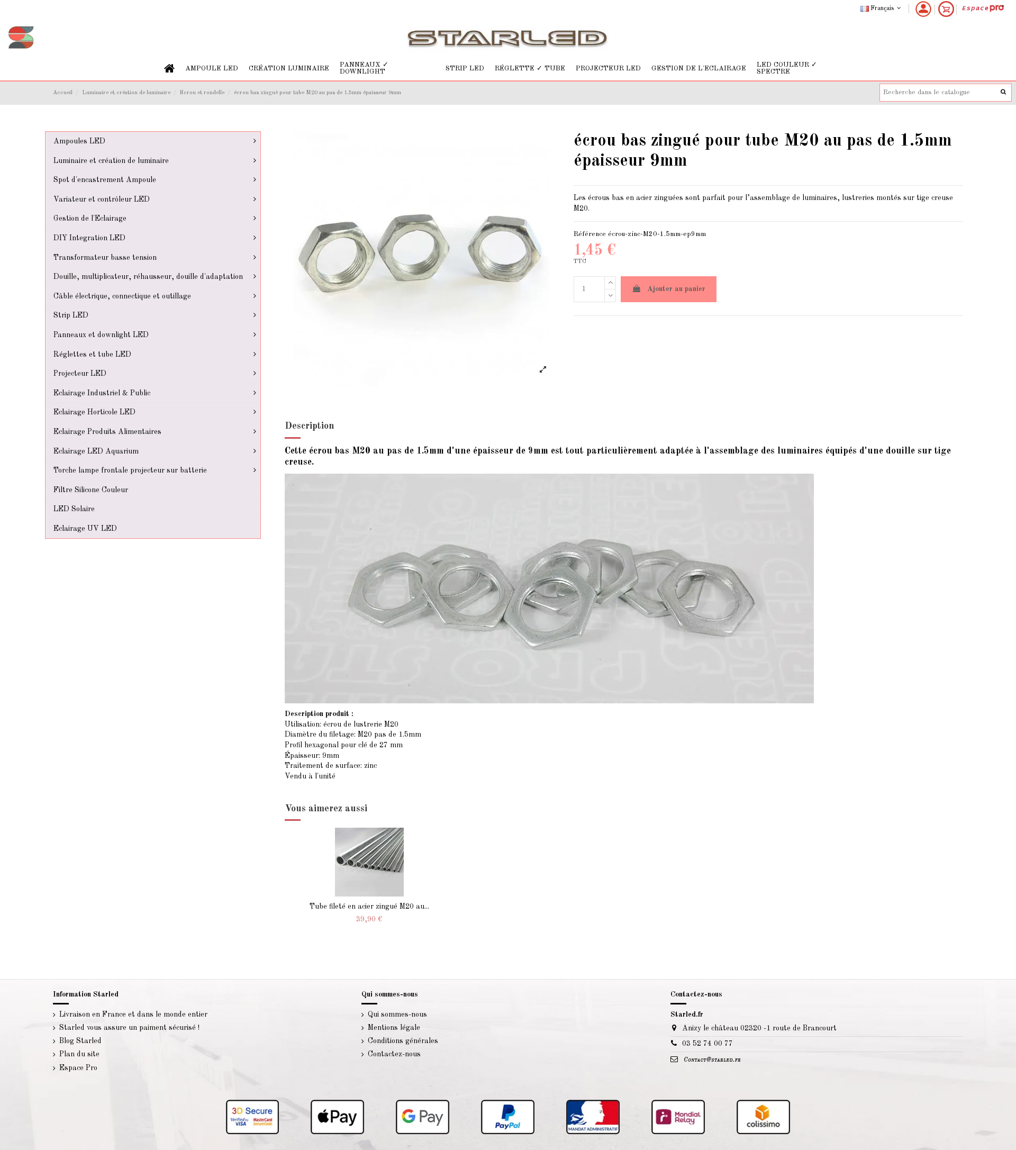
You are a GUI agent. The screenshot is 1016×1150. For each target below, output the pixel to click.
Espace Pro (78, 1068)
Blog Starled (80, 1041)
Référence (590, 234)
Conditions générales (403, 1041)
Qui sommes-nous (397, 1014)
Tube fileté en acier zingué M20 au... (369, 906)
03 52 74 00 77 (707, 1043)
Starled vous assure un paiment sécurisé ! (129, 1027)
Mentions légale (394, 1027)
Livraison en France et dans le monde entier (133, 1014)
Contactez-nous (394, 1054)
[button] (211, 68)
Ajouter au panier (676, 289)
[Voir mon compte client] (923, 9)
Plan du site (79, 1054)
